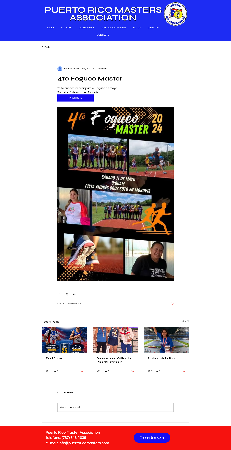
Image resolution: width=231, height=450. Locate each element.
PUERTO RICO (79, 10)
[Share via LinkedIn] (74, 293)
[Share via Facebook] (58, 293)
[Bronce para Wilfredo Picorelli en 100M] (115, 340)
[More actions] (172, 69)
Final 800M (54, 358)
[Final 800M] (64, 340)
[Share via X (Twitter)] (66, 293)
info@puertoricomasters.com (84, 443)
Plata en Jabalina (161, 358)
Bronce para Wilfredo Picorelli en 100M (114, 359)
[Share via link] (81, 293)
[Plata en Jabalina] (166, 340)
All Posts (46, 47)
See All (185, 321)
